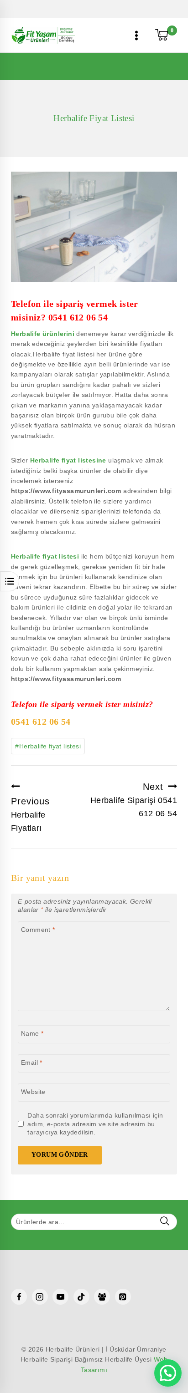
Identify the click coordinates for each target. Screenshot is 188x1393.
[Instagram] (40, 1297)
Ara (164, 1221)
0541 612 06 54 (78, 317)
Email (31, 1062)
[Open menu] (136, 35)
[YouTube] (60, 1297)
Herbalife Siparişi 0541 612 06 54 (133, 800)
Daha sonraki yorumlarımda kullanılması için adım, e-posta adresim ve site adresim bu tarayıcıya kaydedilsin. (95, 1123)
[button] (168, 1373)
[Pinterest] (123, 1297)
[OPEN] (9, 581)
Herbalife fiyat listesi (45, 556)
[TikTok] (81, 1297)
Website (33, 1091)
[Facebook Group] (102, 1297)
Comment (38, 929)
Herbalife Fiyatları (30, 814)
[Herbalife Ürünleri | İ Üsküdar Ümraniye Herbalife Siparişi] (43, 35)
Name (32, 1033)
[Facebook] (19, 1297)
